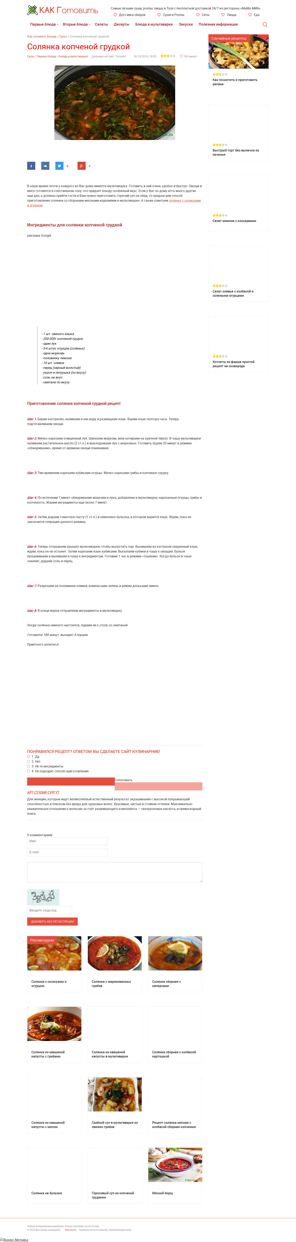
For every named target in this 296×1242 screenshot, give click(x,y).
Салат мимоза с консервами (234, 221)
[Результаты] (158, 786)
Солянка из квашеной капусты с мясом (48, 1125)
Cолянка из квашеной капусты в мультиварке (110, 1054)
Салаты (101, 24)
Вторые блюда (75, 24)
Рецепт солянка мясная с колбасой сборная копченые (174, 1125)
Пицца (231, 14)
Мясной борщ (162, 1193)
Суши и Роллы (173, 14)
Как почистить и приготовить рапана (235, 82)
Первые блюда (43, 24)
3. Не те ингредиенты (47, 766)
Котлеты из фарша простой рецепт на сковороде (234, 364)
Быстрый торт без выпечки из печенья (236, 152)
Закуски (186, 24)
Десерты (121, 24)
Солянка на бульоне (46, 1193)
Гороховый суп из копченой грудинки (113, 1195)
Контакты (70, 1229)
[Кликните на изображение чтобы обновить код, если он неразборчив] (43, 904)
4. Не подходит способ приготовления (60, 771)
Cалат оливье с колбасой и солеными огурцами (233, 293)
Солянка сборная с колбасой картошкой (174, 1054)
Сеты (205, 14)
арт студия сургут (43, 792)
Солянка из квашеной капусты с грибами (48, 1054)
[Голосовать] (71, 782)
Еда (257, 14)
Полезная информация (218, 24)
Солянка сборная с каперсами (166, 984)
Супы (30, 56)
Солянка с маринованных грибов (111, 984)
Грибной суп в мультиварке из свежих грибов (115, 1125)
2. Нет (36, 761)
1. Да (35, 756)
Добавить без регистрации (52, 921)
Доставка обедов (132, 14)
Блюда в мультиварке (154, 24)
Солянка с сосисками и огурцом (48, 984)
